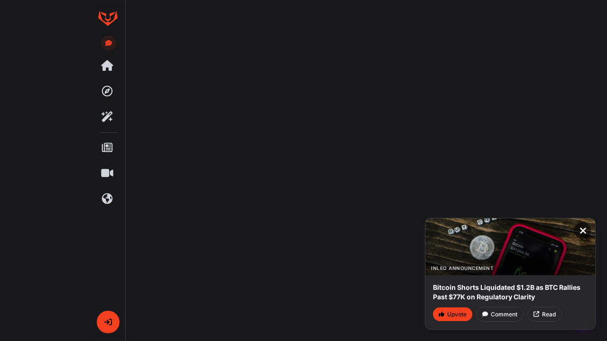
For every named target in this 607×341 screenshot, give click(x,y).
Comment (504, 314)
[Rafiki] (107, 117)
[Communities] (107, 199)
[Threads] (107, 65)
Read (549, 314)
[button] (108, 322)
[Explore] (107, 91)
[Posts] (107, 147)
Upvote (457, 314)
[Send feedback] (108, 43)
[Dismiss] (582, 230)
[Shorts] (107, 173)
